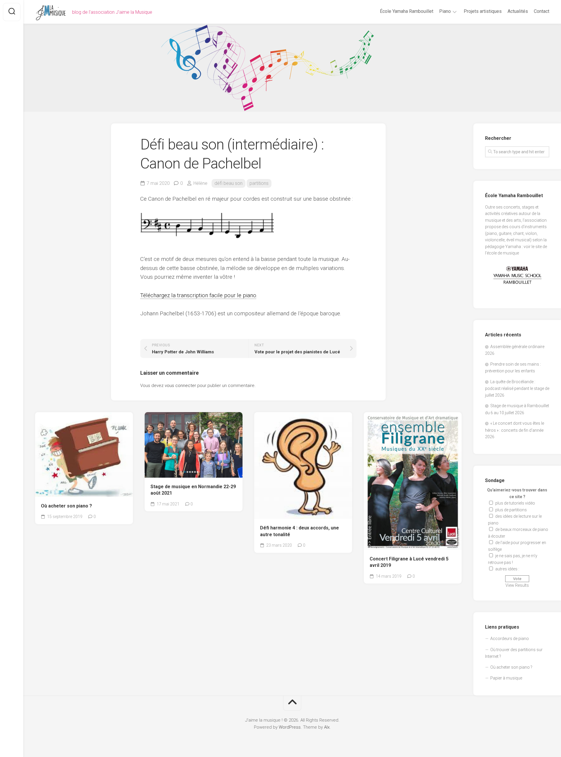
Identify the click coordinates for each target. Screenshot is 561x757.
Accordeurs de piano (509, 638)
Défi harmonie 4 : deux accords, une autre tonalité (299, 531)
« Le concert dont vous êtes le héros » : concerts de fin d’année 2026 (514, 430)
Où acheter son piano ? (66, 506)
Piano (445, 11)
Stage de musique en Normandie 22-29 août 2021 (193, 490)
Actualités (518, 11)
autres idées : (507, 569)
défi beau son (228, 183)
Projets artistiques (483, 11)
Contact (541, 11)
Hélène (200, 183)
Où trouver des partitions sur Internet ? (514, 653)
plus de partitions (511, 509)
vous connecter (180, 385)
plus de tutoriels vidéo (515, 503)
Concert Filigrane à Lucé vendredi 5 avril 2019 (409, 562)
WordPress (290, 727)
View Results (517, 585)
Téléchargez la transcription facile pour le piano (198, 295)
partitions (259, 183)
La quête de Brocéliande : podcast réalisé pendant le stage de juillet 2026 (517, 388)
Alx (327, 727)
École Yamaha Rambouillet (406, 11)
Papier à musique (506, 678)
